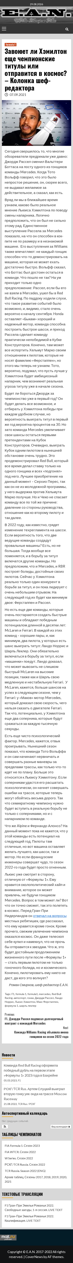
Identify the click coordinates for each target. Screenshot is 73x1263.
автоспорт (20, 997)
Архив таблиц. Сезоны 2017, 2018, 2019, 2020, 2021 (36, 1179)
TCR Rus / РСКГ (26, 1080)
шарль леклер (27, 1005)
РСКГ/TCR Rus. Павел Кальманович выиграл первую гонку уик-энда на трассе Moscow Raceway (36, 1094)
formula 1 (21, 994)
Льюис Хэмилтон (25, 1001)
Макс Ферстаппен (47, 1001)
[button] (5, 1126)
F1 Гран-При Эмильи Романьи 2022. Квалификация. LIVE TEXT (29, 1218)
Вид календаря (59, 1126)
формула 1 (11, 1005)
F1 (13, 994)
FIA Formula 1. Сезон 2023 (22, 1145)
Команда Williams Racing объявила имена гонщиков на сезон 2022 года (41, 1032)
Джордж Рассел (44, 997)
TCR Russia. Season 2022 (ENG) (25, 1170)
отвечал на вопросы (50, 916)
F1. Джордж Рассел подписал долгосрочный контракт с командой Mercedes (34, 1019)
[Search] (67, 29)
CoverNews (34, 1257)
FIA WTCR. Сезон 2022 (20, 1152)
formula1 (33, 994)
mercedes (45, 994)
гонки (30, 997)
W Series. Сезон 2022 (19, 1158)
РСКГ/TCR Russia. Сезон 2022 (25, 1164)
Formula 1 (10, 44)
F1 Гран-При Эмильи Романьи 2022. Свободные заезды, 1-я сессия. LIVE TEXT (34, 1208)
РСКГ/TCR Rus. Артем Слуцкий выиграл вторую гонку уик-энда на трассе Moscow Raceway (35, 1070)
